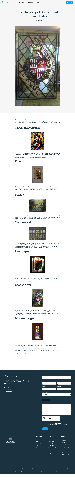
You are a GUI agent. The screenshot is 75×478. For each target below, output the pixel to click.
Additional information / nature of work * (50, 403)
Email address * (45, 380)
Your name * (44, 375)
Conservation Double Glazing (52, 453)
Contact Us (69, 2)
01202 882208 (17, 381)
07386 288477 (9, 391)
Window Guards (51, 449)
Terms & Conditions (19, 471)
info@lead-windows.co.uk (12, 387)
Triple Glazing (51, 445)
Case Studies (38, 443)
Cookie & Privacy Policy (30, 471)
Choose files (46, 400)
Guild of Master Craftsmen (43, 471)
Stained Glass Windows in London (65, 448)
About (37, 439)
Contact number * (61, 380)
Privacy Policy (58, 423)
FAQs (37, 447)
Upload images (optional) (47, 397)
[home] (2, 2)
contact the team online (20, 353)
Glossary (37, 449)
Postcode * (59, 386)
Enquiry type (44, 392)
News (37, 445)
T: (64, 442)
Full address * (45, 386)
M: (64, 444)
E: (64, 440)
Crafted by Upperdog (55, 471)
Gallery (37, 441)
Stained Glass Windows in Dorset (65, 455)
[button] (12, 2)
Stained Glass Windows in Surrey (65, 452)
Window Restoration (52, 447)
